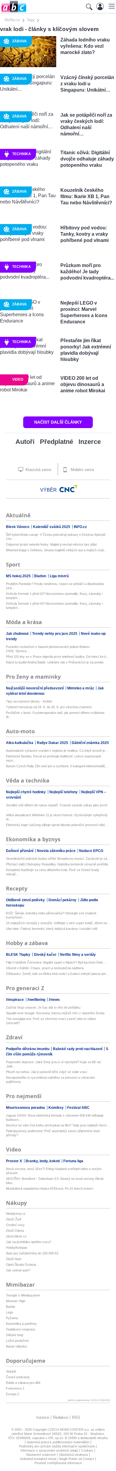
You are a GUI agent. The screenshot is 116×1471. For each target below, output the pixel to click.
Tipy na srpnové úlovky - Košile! (29, 701)
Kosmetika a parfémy (21, 1323)
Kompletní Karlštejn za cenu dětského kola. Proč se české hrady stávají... (52, 872)
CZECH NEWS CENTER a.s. (69, 1429)
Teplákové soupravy (20, 1329)
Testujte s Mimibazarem (23, 1295)
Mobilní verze (82, 469)
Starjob (11, 1371)
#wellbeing (36, 1000)
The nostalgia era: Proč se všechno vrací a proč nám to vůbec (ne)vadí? (51, 1021)
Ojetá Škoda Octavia (21, 1264)
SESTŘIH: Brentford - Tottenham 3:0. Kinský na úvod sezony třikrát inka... (55, 1181)
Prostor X (14, 1161)
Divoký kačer (45, 955)
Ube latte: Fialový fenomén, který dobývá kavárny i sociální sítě (52, 928)
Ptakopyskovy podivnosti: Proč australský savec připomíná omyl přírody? (53, 1133)
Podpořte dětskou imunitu (28, 1049)
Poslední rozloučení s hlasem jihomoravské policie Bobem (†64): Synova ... (48, 649)
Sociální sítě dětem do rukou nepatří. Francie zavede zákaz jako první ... (56, 807)
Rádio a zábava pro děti (23, 1382)
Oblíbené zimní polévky (26, 900)
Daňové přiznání (20, 851)
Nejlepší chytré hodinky (26, 792)
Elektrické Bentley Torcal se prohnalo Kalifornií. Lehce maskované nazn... (53, 758)
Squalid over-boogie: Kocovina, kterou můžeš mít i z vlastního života (55, 1013)
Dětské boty (14, 1335)
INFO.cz (80, 527)
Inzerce (90, 441)
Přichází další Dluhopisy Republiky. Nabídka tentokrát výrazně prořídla (57, 864)
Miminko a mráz (81, 688)
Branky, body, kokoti (43, 1161)
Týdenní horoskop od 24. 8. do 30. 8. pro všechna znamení (49, 707)
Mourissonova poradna (26, 1108)
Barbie (10, 1306)
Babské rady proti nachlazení (78, 1049)
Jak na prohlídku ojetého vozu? (28, 1242)
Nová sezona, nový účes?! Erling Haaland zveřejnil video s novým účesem (53, 1171)
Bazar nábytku (16, 1346)
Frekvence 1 (15, 1388)
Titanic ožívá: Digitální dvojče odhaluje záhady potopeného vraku (87, 159)
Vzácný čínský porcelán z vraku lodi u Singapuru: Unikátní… (87, 83)
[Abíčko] (13, 11)
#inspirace (15, 1000)
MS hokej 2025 (19, 576)
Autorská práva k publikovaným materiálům (58, 1442)
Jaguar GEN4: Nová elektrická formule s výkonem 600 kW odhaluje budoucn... (55, 1117)
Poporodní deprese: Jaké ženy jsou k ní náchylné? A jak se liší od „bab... (53, 1064)
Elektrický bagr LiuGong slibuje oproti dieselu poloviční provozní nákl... (56, 825)
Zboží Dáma (15, 1230)
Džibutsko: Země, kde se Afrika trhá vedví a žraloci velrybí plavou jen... (57, 973)
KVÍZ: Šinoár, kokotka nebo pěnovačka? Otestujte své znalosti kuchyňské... (51, 915)
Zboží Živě (13, 1219)
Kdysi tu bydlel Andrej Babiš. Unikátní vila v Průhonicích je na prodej (54, 662)
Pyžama (12, 1318)
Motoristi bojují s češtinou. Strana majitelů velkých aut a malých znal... (56, 550)
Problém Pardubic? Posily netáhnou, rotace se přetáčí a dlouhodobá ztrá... (55, 586)
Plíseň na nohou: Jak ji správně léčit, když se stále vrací (46, 1072)
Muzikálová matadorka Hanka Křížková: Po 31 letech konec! (49, 1188)
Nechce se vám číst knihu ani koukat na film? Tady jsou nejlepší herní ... (58, 1125)
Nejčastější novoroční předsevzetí (35, 688)
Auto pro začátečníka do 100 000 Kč (32, 1253)
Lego (9, 1312)
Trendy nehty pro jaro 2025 (55, 634)
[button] (111, 6)
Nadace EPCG (91, 851)
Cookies (87, 1450)
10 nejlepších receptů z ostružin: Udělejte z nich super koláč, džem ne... (58, 923)
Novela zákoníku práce (56, 851)
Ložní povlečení (17, 1340)
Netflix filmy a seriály (78, 955)
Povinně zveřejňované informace (58, 1463)
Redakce (60, 1417)
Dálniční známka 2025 (90, 743)
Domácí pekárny (62, 900)
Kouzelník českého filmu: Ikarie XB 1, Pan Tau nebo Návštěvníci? (86, 196)
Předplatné (56, 441)
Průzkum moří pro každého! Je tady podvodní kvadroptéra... (87, 271)
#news (54, 1000)
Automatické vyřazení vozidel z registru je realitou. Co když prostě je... (57, 750)
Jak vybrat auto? (18, 1270)
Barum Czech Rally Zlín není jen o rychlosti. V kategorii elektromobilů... (57, 766)
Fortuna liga (73, 1161)
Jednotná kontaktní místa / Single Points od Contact (57, 1459)
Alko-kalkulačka (20, 743)
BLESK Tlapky (18, 955)
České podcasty (18, 1377)
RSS (76, 1417)
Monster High (15, 1301)
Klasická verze (37, 469)
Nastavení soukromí (41, 1454)
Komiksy (56, 1108)
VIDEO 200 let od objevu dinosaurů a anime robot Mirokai (82, 384)
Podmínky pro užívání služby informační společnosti (57, 1446)
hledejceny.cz (16, 1213)
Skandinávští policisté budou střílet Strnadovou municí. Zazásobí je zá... (58, 858)
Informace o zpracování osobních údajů (49, 1450)
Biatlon (40, 576)
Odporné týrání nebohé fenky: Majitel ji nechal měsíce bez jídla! (51, 544)
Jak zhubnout (17, 634)
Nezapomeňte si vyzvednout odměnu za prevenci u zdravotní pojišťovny (50, 1079)
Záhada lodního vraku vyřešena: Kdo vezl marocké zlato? (85, 46)
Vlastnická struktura (73, 1454)
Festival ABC (78, 1108)
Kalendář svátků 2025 (52, 527)
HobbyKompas (16, 1247)
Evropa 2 (12, 1394)
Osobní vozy (15, 1225)
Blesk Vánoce (18, 527)
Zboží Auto (13, 1259)
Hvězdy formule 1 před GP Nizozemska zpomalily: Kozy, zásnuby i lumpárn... (54, 596)
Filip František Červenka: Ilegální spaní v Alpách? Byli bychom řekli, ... (56, 962)
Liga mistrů (59, 576)
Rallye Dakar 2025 (53, 743)
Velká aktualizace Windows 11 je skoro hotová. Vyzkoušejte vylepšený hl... (57, 817)
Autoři (25, 441)
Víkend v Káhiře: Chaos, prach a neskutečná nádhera (45, 968)
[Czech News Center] (68, 488)
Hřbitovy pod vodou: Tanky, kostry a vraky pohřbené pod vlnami (84, 234)
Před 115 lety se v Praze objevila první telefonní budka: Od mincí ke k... (57, 656)
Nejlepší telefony (64, 792)
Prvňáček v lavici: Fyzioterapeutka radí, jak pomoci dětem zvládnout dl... (55, 715)
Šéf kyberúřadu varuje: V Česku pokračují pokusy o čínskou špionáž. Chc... (56, 537)
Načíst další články (58, 422)
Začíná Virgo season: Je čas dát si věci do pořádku (43, 1007)
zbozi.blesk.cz (16, 1236)
